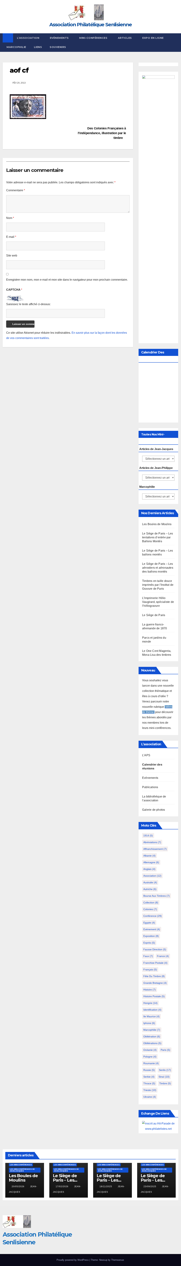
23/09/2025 (150, 1186)
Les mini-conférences (21, 1165)
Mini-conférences (93, 37)
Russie (149, 1070)
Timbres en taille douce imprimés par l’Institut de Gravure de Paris (157, 584)
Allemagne (151, 862)
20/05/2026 (18, 1186)
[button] (176, 42)
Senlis (165, 1070)
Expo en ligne (153, 37)
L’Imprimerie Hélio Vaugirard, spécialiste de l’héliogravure (158, 602)
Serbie (148, 1076)
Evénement (151, 929)
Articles (125, 37)
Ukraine (149, 1096)
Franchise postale (155, 962)
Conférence (152, 916)
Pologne (149, 1056)
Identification (152, 1009)
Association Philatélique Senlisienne (90, 24)
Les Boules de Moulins (156, 524)
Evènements (60, 37)
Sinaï (164, 1076)
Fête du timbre (154, 976)
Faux (148, 956)
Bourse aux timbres (156, 895)
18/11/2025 (106, 1186)
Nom (10, 217)
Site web (11, 255)
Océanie (150, 1049)
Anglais (149, 869)
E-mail (11, 236)
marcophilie (151, 1029)
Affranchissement (155, 849)
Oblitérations (152, 1043)
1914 (148, 835)
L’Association (28, 37)
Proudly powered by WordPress (73, 1260)
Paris (165, 1049)
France (163, 956)
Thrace (149, 1083)
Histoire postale (154, 996)
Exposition (151, 936)
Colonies (150, 909)
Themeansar (117, 1260)
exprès (149, 942)
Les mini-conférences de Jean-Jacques (22, 1170)
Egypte (149, 922)
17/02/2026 (62, 1186)
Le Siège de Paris (153, 615)
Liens (38, 47)
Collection (150, 902)
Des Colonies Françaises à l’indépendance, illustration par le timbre (102, 133)
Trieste (149, 1090)
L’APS (146, 755)
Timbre (165, 1083)
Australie (150, 882)
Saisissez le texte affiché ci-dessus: (28, 304)
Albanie (149, 855)
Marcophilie (16, 47)
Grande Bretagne (155, 982)
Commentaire (15, 190)
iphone (149, 1023)
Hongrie (150, 1003)
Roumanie (151, 1063)
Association (152, 875)
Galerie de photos (153, 809)
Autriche (149, 889)
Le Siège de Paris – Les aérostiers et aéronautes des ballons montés (157, 567)
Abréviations (152, 842)
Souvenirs (58, 47)
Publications (150, 787)
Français (150, 969)
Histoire (149, 989)
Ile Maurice (151, 1016)
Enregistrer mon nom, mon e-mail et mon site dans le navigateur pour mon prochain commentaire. (67, 279)
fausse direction (154, 949)
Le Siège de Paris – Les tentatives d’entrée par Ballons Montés (157, 537)
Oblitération (151, 1036)
